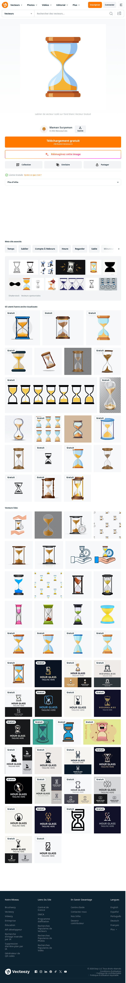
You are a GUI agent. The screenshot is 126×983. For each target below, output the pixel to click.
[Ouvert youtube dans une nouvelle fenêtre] (65, 971)
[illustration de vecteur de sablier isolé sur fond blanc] (47, 488)
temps (10, 248)
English (112, 907)
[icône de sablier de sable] (107, 429)
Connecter (109, 5)
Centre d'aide (76, 907)
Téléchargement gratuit (63, 142)
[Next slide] (114, 248)
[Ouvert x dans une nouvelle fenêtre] (60, 971)
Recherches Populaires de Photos (44, 938)
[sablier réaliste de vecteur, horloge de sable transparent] (110, 395)
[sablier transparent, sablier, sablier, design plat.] (63, 327)
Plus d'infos (13, 182)
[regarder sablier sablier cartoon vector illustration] (48, 614)
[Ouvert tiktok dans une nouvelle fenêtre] (55, 971)
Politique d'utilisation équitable (102, 975)
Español (112, 911)
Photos (31, 5)
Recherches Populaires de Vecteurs (44, 928)
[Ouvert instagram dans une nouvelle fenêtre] (41, 971)
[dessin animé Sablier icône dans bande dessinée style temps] (102, 732)
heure (65, 248)
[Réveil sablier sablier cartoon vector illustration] (107, 584)
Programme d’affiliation (43, 920)
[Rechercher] (111, 13)
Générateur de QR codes (12, 954)
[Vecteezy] (5, 5)
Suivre (80, 130)
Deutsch (112, 920)
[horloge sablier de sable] (77, 361)
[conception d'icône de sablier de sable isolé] (18, 361)
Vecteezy (9, 911)
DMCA (40, 914)
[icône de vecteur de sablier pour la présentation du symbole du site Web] (68, 732)
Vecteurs (15, 5)
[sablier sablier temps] (77, 429)
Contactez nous (77, 911)
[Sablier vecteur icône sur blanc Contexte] (77, 819)
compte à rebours (45, 248)
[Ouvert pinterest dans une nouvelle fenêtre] (50, 971)
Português (113, 916)
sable (94, 248)
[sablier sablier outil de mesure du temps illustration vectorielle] (18, 429)
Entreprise (10, 920)
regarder (80, 248)
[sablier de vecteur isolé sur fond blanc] (103, 327)
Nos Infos (74, 916)
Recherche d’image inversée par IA (13, 937)
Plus (75, 5)
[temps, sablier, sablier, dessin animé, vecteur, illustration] (18, 614)
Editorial (60, 5)
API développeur (13, 929)
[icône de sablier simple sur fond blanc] (18, 488)
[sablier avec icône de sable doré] (77, 488)
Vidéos (45, 5)
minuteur (109, 248)
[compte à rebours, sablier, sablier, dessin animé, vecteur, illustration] (77, 584)
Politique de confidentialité (106, 973)
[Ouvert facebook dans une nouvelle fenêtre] (36, 971)
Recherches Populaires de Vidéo (44, 948)
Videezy (9, 916)
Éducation (10, 925)
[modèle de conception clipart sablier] (48, 458)
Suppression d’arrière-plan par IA (12, 946)
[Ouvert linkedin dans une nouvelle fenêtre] (46, 971)
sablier (24, 248)
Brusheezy (10, 907)
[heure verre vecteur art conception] (43, 732)
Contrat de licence (42, 908)
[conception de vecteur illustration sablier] (107, 361)
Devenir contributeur (75, 922)
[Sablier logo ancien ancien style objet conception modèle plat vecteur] (48, 673)
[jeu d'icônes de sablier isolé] (48, 429)
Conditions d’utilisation (108, 971)
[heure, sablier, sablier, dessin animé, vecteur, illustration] (77, 614)
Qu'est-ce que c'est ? (32, 175)
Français (112, 925)
